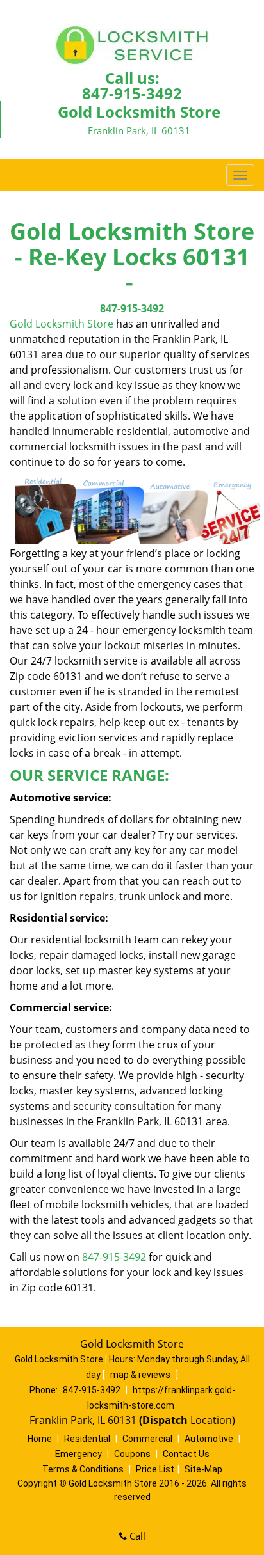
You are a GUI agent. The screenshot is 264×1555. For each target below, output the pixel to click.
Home (40, 1438)
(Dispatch (164, 1420)
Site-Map (203, 1469)
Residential (87, 1438)
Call (136, 1535)
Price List (155, 1469)
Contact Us (186, 1454)
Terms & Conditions (83, 1469)
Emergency (78, 1454)
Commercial (147, 1438)
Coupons (132, 1454)
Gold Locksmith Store (61, 324)
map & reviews (141, 1375)
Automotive (209, 1438)
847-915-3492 (132, 93)
